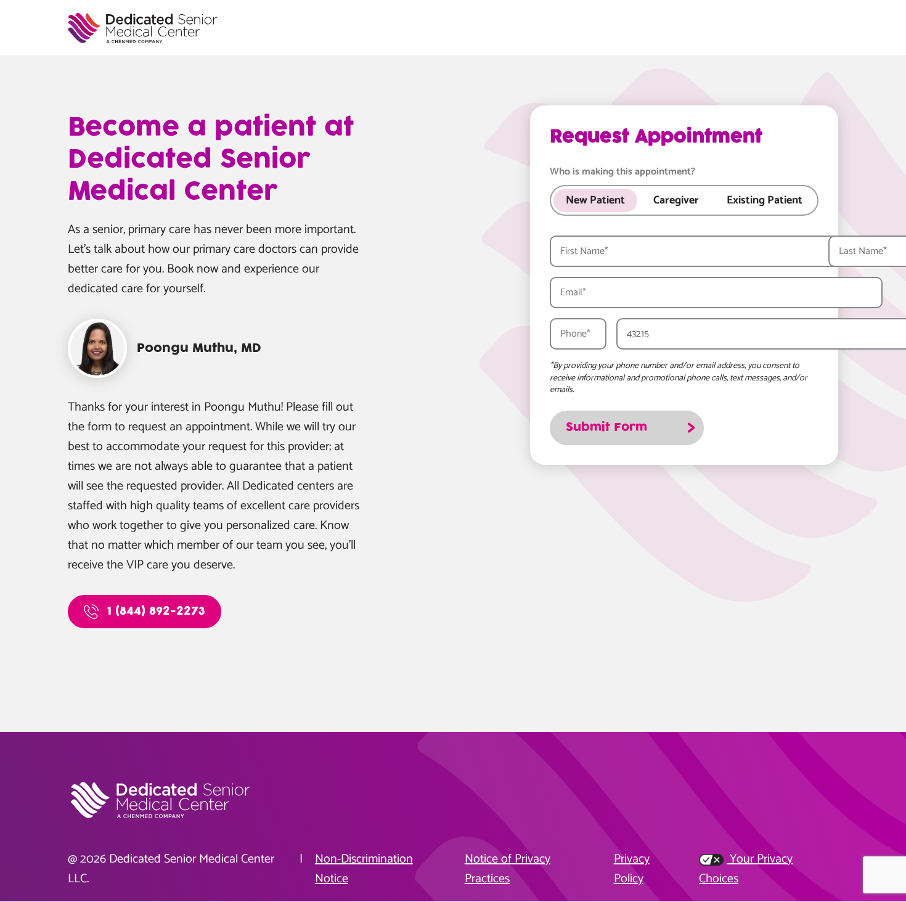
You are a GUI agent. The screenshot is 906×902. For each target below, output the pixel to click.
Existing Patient (764, 200)
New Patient (595, 200)
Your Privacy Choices (746, 869)
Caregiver (676, 200)
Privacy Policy (632, 869)
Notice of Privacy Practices (507, 869)
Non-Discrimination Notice (364, 869)
